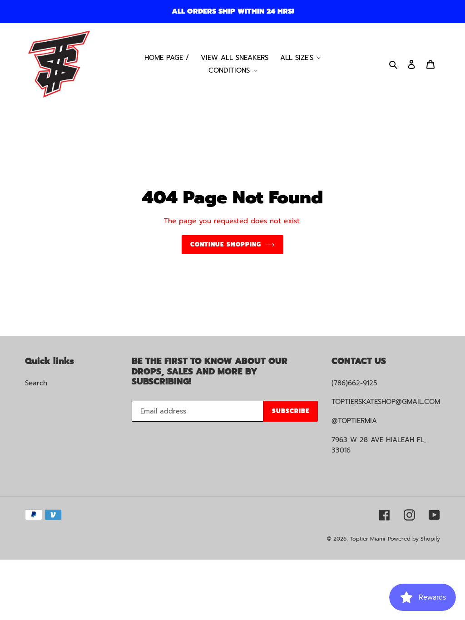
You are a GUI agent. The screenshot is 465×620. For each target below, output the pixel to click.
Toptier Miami (367, 539)
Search (36, 383)
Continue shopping (225, 244)
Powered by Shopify (414, 539)
